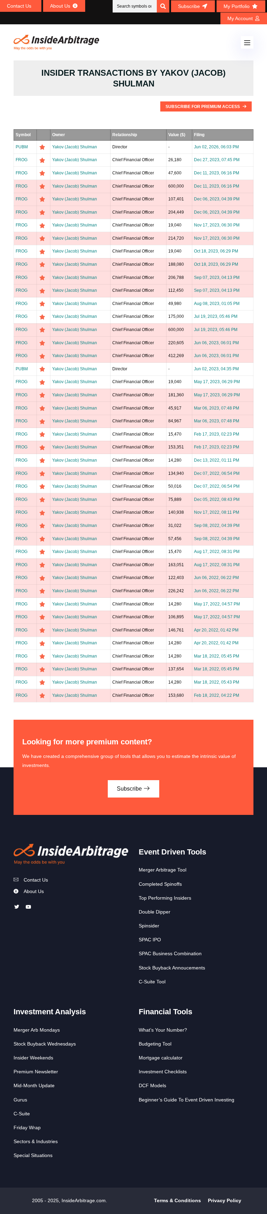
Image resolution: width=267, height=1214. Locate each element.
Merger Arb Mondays (37, 1030)
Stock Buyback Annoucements (172, 968)
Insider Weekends (33, 1057)
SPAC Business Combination (170, 953)
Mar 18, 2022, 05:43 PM (216, 682)
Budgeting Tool (155, 1044)
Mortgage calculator (161, 1057)
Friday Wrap (27, 1127)
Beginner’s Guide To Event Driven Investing (186, 1099)
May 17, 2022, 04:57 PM (217, 604)
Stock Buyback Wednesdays (45, 1044)
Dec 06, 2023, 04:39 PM (217, 199)
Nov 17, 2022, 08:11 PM (216, 512)
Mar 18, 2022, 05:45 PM (216, 656)
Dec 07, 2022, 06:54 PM (217, 473)
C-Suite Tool (152, 981)
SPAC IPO (150, 939)
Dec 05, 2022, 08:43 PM (217, 499)
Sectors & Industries (36, 1141)
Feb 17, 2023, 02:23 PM (216, 434)
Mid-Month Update (34, 1085)
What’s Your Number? (163, 1030)
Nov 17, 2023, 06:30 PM (217, 225)
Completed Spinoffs (160, 884)
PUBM (22, 146)
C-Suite (22, 1113)
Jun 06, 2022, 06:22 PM (216, 577)
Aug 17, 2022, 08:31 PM (217, 551)
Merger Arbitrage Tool (162, 870)
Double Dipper (154, 912)
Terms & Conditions (177, 1200)
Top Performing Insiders (165, 898)
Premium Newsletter (36, 1071)
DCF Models (152, 1085)
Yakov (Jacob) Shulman (74, 146)
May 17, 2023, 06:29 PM (217, 381)
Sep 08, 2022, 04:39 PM (217, 525)
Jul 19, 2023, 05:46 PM (215, 316)
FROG (21, 159)
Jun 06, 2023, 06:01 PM (216, 342)
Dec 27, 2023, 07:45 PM (217, 159)
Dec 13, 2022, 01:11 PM (216, 460)
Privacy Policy (224, 1200)
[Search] (163, 6)
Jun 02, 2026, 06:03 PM (216, 146)
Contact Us (36, 880)
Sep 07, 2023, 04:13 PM (217, 277)
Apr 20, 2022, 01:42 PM (216, 630)
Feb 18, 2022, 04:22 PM (216, 695)
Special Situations (33, 1155)
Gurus (20, 1099)
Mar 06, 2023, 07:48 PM (216, 408)
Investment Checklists (163, 1071)
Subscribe (130, 789)
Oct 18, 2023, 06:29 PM (216, 251)
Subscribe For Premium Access (203, 106)
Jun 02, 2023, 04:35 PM (216, 368)
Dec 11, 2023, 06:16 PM (216, 173)
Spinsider (149, 925)
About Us (34, 891)
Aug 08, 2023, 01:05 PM (217, 303)
